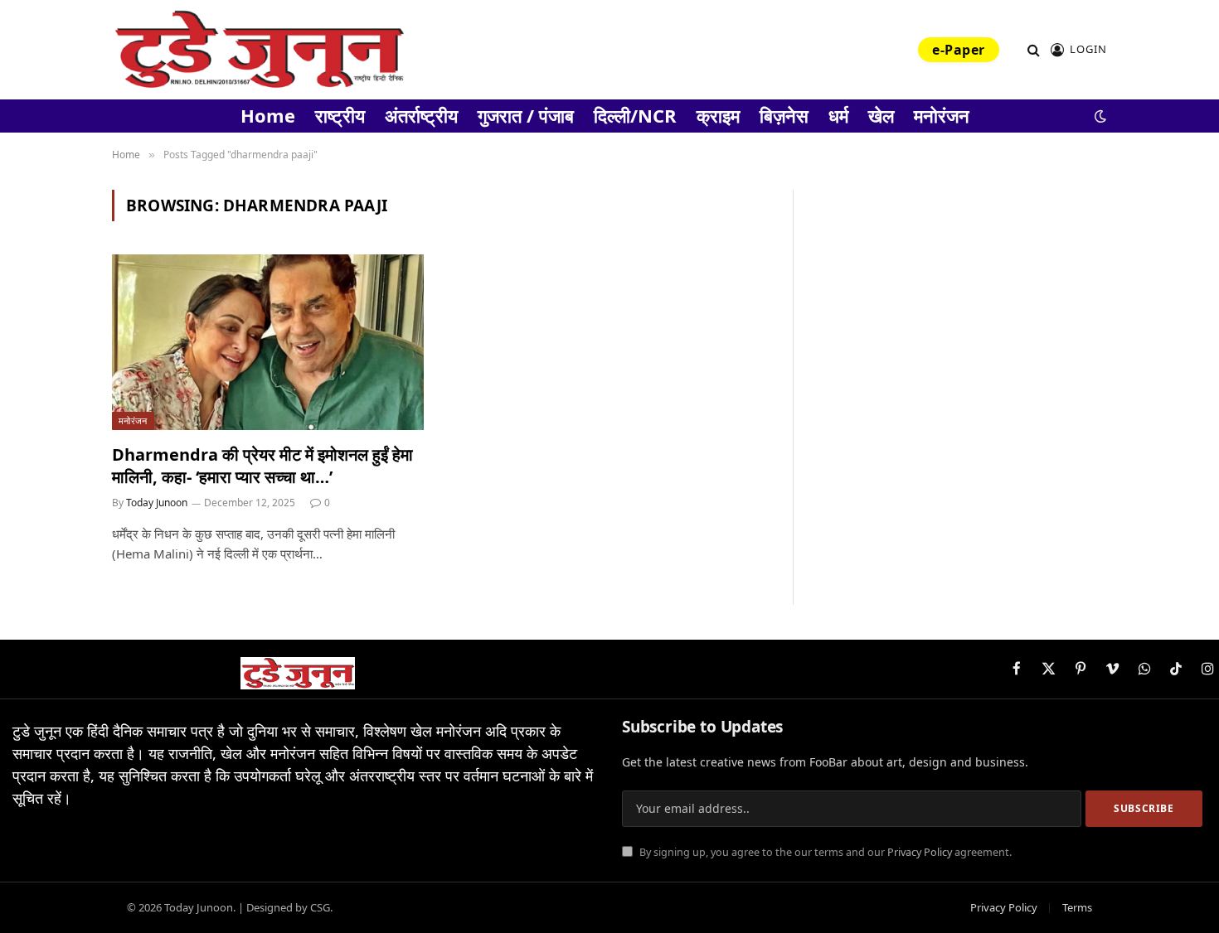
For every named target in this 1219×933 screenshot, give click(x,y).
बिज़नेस (784, 115)
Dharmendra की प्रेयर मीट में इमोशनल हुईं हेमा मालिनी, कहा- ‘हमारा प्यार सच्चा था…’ (262, 465)
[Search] (1033, 50)
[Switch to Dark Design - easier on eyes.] (1098, 116)
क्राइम (718, 115)
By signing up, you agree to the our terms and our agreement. (824, 852)
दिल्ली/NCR (635, 115)
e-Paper (958, 50)
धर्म (838, 115)
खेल (881, 115)
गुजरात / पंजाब (526, 115)
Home (267, 115)
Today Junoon (156, 503)
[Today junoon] (259, 49)
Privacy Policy (919, 852)
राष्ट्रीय (340, 115)
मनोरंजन (941, 115)
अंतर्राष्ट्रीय (421, 115)
